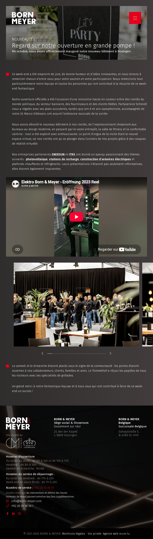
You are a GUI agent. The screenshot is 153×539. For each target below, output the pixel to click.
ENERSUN (58, 154)
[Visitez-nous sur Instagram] (20, 513)
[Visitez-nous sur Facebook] (8, 513)
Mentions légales (73, 533)
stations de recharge (64, 159)
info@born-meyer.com (26, 501)
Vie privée (94, 533)
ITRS (72, 154)
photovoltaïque (37, 159)
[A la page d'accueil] (24, 18)
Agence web (110, 533)
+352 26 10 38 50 (44, 487)
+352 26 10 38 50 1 (22, 506)
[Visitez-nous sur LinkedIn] (14, 513)
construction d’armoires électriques (105, 159)
